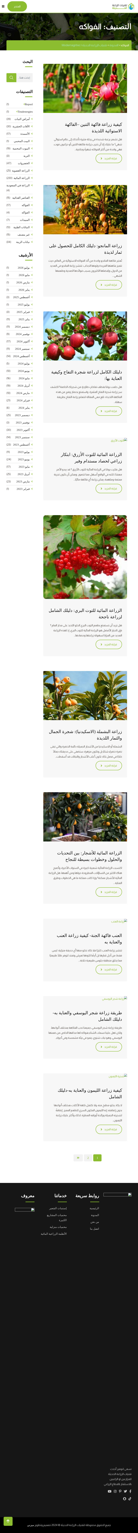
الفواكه (26, 205)
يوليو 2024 (24, 363)
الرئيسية (94, 1208)
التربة (27, 155)
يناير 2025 (24, 319)
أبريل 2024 (24, 385)
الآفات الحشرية (21, 126)
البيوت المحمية (21, 148)
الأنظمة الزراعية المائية (54, 1233)
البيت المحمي (22, 141)
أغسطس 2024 (21, 356)
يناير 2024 (24, 407)
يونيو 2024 (24, 370)
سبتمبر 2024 (22, 348)
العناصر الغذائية (21, 197)
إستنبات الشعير (58, 1208)
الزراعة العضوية (21, 170)
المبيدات (25, 219)
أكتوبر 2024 (23, 341)
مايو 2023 (24, 466)
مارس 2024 (23, 393)
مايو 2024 (24, 378)
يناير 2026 (24, 289)
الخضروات (24, 163)
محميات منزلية (58, 1227)
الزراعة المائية (22, 178)
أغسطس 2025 (21, 297)
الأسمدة (25, 133)
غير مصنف (24, 234)
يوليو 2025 (24, 304)
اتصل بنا (94, 1228)
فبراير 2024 (23, 400)
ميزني (30, 1525)
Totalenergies (25, 111)
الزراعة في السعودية (18, 185)
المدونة (95, 1215)
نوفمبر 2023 (23, 422)
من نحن (94, 1222)
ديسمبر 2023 (22, 415)
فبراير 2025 (23, 312)
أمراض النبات (22, 119)
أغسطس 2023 (21, 444)
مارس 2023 (23, 481)
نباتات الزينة (23, 242)
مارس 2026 (23, 282)
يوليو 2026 (24, 267)
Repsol (29, 104)
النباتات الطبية (21, 227)
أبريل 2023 (24, 474)
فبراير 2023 (23, 488)
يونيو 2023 (24, 459)
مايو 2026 (24, 275)
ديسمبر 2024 (22, 326)
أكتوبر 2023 (23, 429)
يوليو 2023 (24, 452)
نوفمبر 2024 (23, 334)
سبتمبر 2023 (22, 437)
